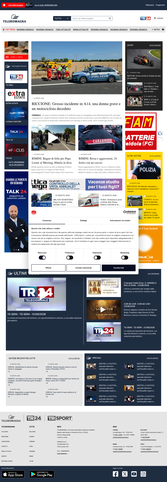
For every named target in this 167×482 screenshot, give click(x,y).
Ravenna (32, 451)
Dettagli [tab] (83, 220)
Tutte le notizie (74, 358)
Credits (4, 456)
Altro (31, 461)
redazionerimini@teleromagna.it (122, 451)
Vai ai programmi (153, 273)
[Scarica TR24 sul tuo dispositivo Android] (41, 474)
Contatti (4, 446)
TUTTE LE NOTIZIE (155, 45)
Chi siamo (4, 431)
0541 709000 (119, 449)
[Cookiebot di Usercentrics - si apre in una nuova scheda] (125, 212)
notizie (160, 18)
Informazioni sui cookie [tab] (120, 220)
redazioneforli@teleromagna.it (149, 451)
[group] (16, 211)
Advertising (5, 441)
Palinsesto (150, 5)
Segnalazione (7, 461)
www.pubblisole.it (62, 453)
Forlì (31, 446)
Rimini (31, 456)
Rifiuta (48, 268)
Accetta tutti (118, 268)
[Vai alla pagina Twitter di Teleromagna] (125, 474)
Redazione (4, 436)
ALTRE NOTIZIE (134, 156)
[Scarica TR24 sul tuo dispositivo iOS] (13, 474)
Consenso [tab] (46, 220)
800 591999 (146, 437)
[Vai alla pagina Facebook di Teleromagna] (117, 475)
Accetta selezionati (83, 268)
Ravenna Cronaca (25, 29)
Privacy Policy (6, 451)
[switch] (69, 258)
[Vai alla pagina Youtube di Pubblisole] (134, 475)
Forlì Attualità (63, 29)
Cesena (31, 436)
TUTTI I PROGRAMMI (16, 162)
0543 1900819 (147, 449)
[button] (14, 249)
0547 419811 (118, 435)
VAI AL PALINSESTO (16, 165)
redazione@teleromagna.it (120, 437)
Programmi (160, 5)
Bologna (32, 431)
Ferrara (32, 441)
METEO (157, 29)
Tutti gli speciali (152, 358)
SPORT (130, 45)
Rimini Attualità (80, 29)
